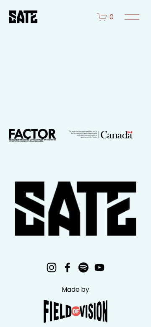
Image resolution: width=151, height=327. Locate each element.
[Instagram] (52, 267)
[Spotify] (83, 267)
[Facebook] (67, 267)
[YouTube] (99, 267)
